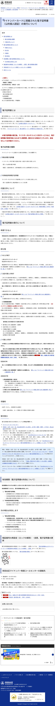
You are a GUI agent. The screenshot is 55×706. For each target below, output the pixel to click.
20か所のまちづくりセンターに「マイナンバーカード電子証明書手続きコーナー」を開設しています (15, 629)
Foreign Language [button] (37, 2)
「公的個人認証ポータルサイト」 (26, 123)
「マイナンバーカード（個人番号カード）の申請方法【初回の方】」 (25, 129)
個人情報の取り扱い (31, 675)
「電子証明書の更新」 (25, 551)
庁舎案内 (30, 686)
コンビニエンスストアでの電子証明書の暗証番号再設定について (15, 624)
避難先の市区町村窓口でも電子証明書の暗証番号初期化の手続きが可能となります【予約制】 (41, 634)
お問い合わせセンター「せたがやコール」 (30, 694)
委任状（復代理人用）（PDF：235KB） (20, 597)
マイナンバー (24, 8)
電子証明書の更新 (35, 623)
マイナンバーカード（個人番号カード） (38, 8)
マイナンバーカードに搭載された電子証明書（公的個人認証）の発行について (41, 628)
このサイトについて (7, 675)
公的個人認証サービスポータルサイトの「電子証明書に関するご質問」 (25, 214)
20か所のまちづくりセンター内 (37, 435)
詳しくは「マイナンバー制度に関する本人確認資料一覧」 (36, 389)
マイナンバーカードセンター (11, 425)
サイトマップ (5, 677)
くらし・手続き (16, 8)
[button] (28, 2)
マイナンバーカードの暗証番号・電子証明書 (17, 618)
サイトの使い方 (19, 675)
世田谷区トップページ (6, 8)
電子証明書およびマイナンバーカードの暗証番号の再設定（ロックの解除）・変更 (15, 634)
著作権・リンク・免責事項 (46, 675)
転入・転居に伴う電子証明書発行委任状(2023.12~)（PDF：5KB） (27, 595)
